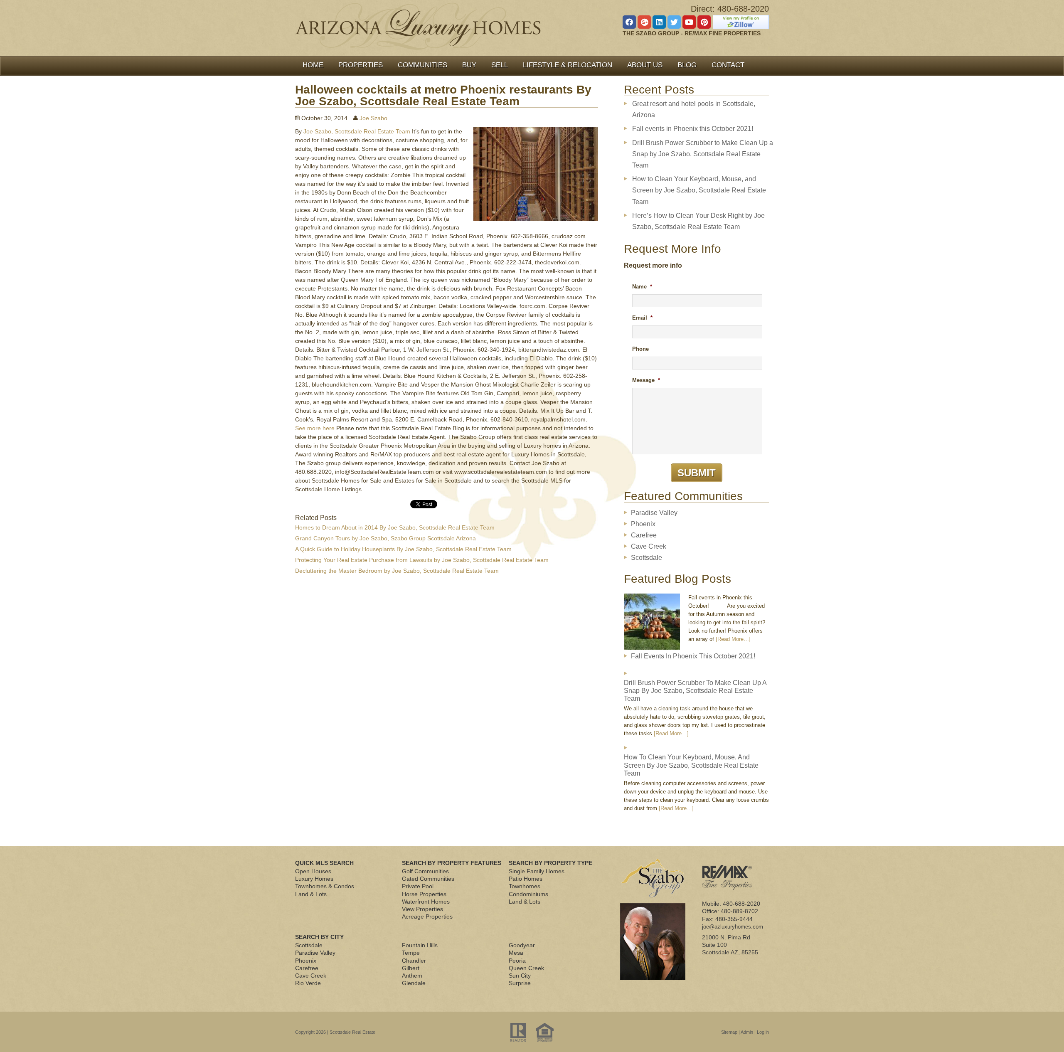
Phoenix (643, 523)
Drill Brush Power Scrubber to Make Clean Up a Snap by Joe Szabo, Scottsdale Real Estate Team (702, 154)
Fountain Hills (420, 945)
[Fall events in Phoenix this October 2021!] (652, 623)
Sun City (520, 975)
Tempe (411, 952)
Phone (640, 349)
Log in (763, 1032)
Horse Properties (424, 894)
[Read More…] (733, 639)
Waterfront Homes (426, 901)
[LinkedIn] (659, 22)
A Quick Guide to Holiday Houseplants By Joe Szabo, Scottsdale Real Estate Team (403, 549)
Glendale (414, 983)
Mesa (516, 952)
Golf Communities (425, 871)
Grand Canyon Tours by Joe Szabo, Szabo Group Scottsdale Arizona (385, 538)
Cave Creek (648, 546)
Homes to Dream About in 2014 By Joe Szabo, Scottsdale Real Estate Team (395, 527)
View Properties (422, 909)
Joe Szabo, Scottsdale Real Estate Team (356, 131)
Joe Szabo (373, 118)
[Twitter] (674, 22)
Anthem (412, 975)
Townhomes (524, 886)
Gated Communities (428, 878)
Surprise (520, 983)
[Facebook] (629, 22)
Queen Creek (526, 968)
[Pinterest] (704, 22)
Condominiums (528, 894)
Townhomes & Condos (324, 886)
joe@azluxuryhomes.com (732, 927)
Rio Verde (308, 983)
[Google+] (644, 22)
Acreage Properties (427, 916)
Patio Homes (525, 878)
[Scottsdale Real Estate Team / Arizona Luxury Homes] (418, 26)
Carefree (644, 535)
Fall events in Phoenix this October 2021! (692, 128)
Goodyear (522, 945)
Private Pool (417, 886)
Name (642, 286)
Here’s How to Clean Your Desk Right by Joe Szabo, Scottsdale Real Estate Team (698, 221)
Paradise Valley (654, 512)
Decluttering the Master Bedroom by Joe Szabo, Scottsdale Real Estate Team (397, 570)
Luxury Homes (314, 878)
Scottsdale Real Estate (352, 1032)
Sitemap (729, 1032)
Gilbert (410, 968)
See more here (315, 428)
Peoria (517, 960)
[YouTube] (689, 22)
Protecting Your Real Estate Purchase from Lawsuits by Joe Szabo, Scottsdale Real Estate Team (422, 560)
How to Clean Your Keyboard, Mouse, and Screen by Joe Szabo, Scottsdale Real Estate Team (699, 190)
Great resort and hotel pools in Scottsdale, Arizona (693, 109)
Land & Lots (311, 894)
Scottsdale (646, 557)
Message (646, 380)
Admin (747, 1032)
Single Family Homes (536, 871)
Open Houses (313, 871)
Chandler (414, 960)
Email (642, 318)
